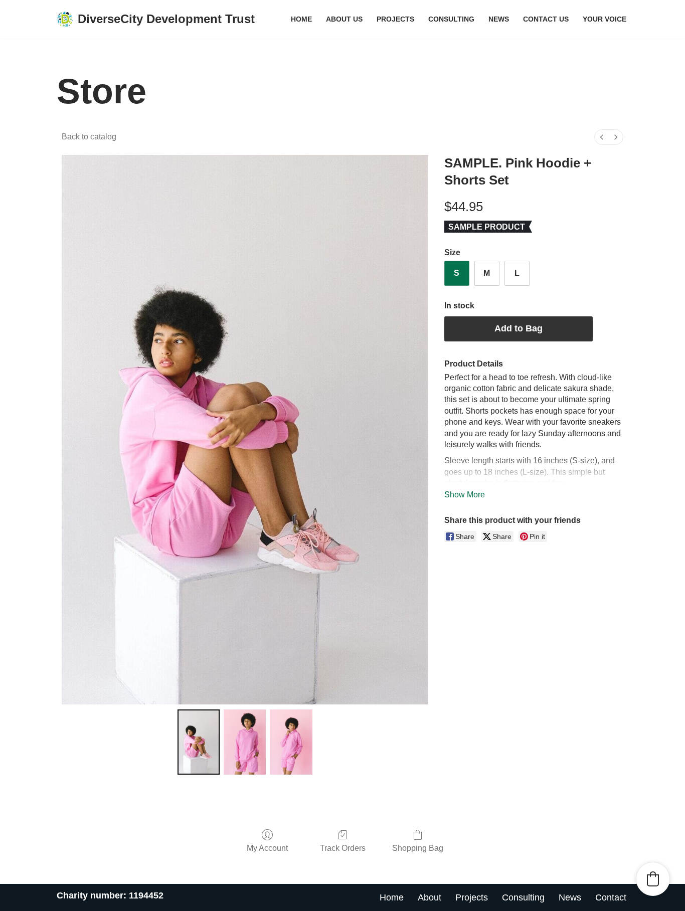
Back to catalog (89, 136)
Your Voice (604, 19)
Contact (610, 897)
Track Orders (343, 848)
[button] (653, 879)
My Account (267, 848)
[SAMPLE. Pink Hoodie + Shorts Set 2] (291, 742)
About (429, 897)
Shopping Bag (417, 848)
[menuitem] (602, 137)
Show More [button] (464, 494)
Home (301, 19)
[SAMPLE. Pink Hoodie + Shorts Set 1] (245, 742)
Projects (395, 19)
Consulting (451, 19)
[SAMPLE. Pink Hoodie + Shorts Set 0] (199, 742)
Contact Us (546, 19)
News (498, 19)
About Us (344, 19)
